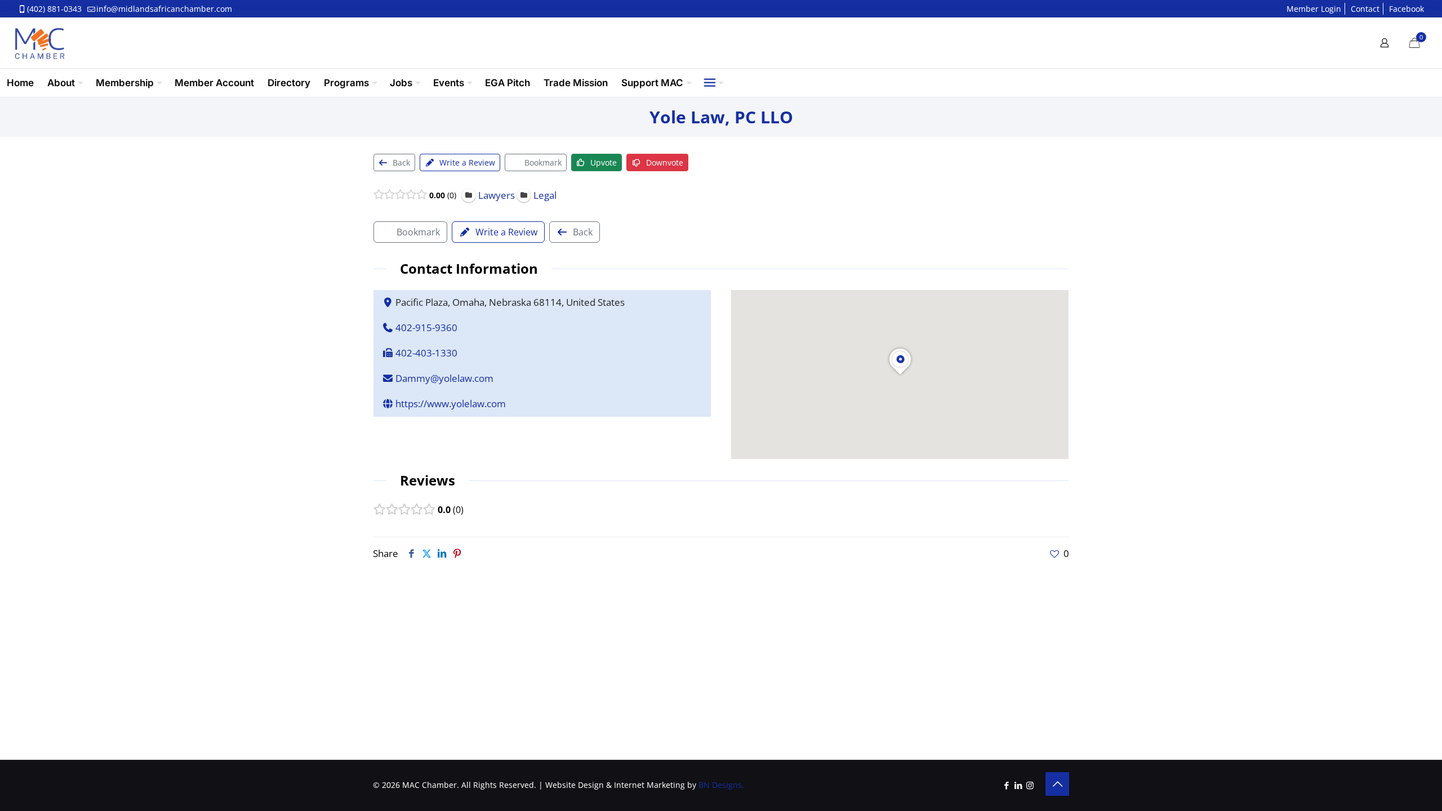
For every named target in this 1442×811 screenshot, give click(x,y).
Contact (1365, 8)
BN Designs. (721, 784)
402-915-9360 (426, 327)
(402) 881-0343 (54, 8)
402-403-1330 (426, 352)
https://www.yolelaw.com (450, 403)
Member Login (1314, 8)
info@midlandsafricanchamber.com (164, 8)
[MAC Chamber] (39, 42)
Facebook (1406, 8)
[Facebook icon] (1006, 785)
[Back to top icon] (1057, 784)
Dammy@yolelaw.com (444, 378)
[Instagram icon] (1030, 785)
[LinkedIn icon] (1018, 785)
